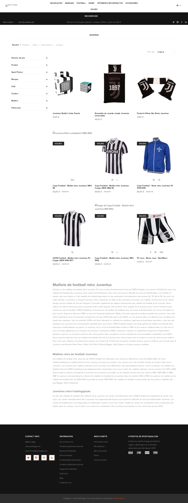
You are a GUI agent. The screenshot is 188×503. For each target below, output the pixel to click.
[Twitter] (28, 457)
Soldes (58, 143)
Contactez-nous (66, 482)
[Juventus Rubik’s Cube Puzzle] (72, 83)
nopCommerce (118, 498)
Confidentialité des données (70, 460)
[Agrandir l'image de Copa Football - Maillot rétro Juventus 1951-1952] (114, 228)
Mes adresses (99, 446)
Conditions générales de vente (71, 446)
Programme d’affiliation (68, 469)
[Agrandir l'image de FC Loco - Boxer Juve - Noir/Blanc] (157, 228)
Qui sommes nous (66, 442)
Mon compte (8, 22)
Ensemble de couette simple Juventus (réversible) (112, 114)
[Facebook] (44, 457)
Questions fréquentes (68, 451)
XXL (72, 179)
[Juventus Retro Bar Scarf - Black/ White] (157, 83)
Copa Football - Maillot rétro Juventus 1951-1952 (114, 259)
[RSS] (52, 457)
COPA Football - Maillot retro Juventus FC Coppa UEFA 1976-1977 (71, 259)
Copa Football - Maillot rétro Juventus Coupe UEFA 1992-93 (112, 187)
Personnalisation (66, 455)
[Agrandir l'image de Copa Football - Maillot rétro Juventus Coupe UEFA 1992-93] (114, 156)
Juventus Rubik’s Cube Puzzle (66, 113)
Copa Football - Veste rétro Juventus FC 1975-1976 (155, 187)
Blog (61, 478)
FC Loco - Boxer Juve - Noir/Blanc (152, 258)
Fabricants (64, 473)
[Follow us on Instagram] (36, 457)
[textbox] (91, 16)
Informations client (101, 442)
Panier (96, 455)
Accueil (15, 44)
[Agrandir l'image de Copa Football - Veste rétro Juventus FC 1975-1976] (157, 156)
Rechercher (100, 16)
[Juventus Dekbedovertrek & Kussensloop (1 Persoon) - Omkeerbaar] (114, 83)
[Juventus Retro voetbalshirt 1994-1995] (72, 156)
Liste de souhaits (100, 460)
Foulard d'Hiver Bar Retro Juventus (153, 113)
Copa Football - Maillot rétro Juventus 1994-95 (72, 187)
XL (159, 179)
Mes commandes (100, 451)
